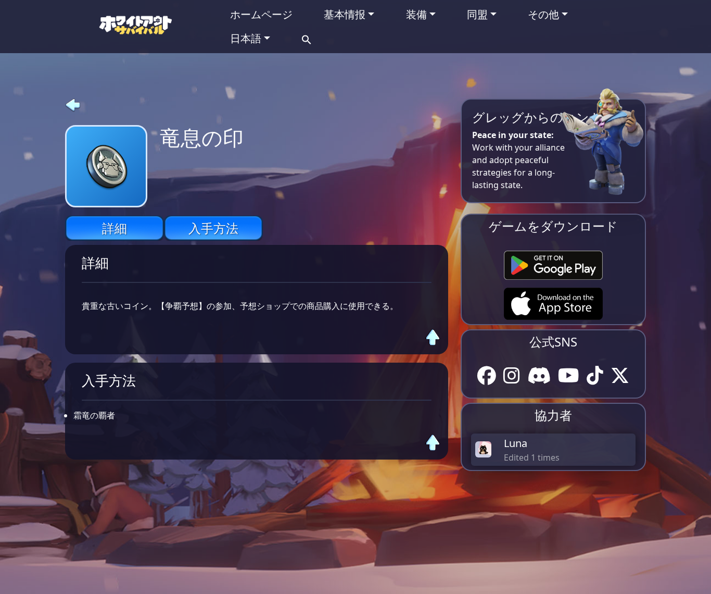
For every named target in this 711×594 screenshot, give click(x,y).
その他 (543, 14)
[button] (306, 38)
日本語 (245, 38)
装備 (416, 14)
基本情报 (344, 14)
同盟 (477, 14)
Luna (515, 443)
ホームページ (261, 14)
